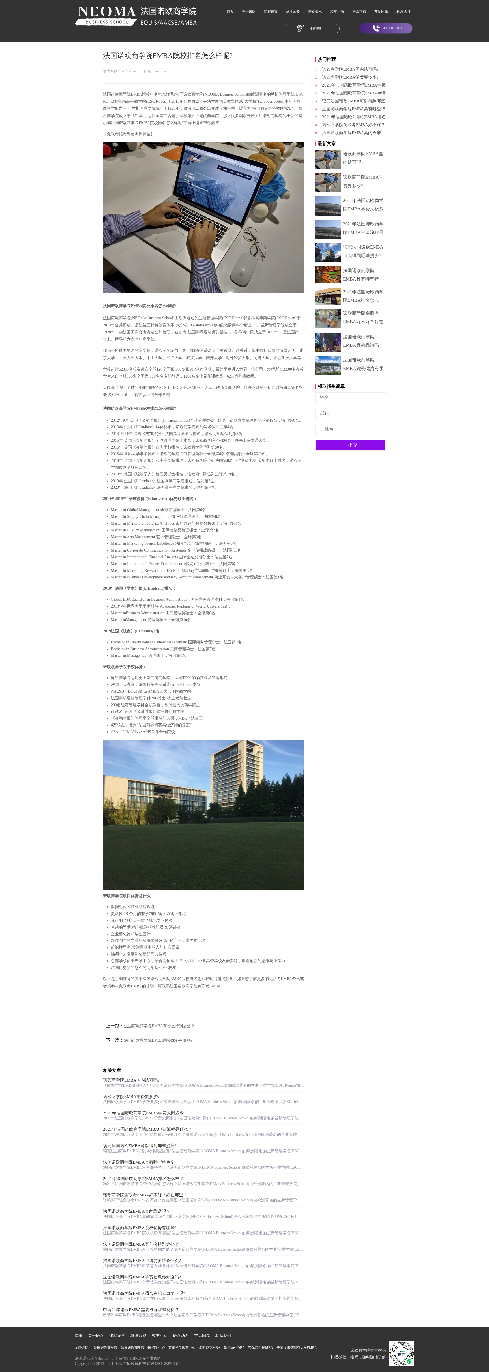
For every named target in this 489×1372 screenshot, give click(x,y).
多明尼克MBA (209, 1348)
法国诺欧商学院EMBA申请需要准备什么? (142, 1260)
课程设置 (271, 12)
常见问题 (381, 12)
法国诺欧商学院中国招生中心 (143, 1348)
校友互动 (337, 12)
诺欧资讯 (315, 12)
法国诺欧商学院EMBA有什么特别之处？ (159, 1026)
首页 (230, 12)
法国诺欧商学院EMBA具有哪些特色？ (139, 1162)
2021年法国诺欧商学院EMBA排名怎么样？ (143, 1178)
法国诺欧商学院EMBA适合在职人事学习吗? (144, 1293)
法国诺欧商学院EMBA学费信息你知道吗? (142, 1277)
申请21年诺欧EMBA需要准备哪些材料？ (141, 1310)
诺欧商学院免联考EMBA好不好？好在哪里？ (145, 1195)
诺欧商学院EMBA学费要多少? (131, 1096)
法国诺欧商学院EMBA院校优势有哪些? (158, 1040)
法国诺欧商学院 (105, 1348)
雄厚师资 (293, 12)
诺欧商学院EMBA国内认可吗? (131, 1080)
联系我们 (403, 12)
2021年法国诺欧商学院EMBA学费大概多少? (144, 1113)
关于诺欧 (249, 12)
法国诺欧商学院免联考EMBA (195, 986)
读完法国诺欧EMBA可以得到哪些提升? (140, 1145)
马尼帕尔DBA (234, 1348)
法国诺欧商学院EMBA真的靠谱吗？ (136, 1211)
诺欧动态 (359, 12)
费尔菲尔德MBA (260, 1348)
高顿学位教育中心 (182, 1348)
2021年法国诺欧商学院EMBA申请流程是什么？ (147, 1129)
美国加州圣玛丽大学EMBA (296, 1348)
